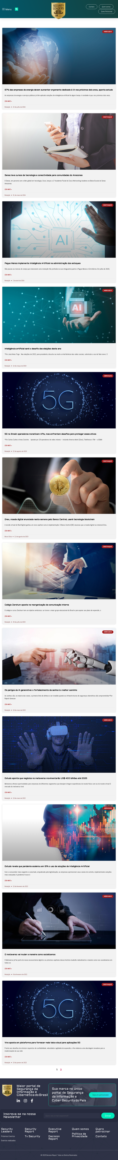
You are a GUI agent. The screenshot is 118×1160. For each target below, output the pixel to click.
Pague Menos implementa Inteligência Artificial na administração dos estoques (43, 263)
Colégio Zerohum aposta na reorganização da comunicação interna (37, 605)
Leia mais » (8, 101)
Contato (101, 1136)
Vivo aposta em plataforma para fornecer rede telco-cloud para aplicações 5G (42, 1043)
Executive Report (54, 1130)
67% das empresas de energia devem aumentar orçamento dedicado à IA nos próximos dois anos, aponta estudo (59, 90)
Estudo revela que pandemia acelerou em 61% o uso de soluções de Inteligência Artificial (47, 866)
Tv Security (32, 1136)
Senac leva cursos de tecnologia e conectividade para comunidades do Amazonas (44, 175)
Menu (8, 9)
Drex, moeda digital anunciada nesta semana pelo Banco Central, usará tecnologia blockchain (49, 519)
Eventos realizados (8, 1140)
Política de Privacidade (79, 1135)
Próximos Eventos (8, 1136)
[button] (91, 6)
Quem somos (80, 1129)
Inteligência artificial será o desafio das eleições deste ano (33, 349)
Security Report (30, 1130)
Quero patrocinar (103, 1130)
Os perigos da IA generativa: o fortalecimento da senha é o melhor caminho (41, 690)
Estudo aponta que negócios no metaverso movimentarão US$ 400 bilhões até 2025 (46, 778)
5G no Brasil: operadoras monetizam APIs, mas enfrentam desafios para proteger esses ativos (50, 434)
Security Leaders (7, 1130)
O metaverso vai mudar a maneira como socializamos (30, 955)
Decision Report (54, 1137)
